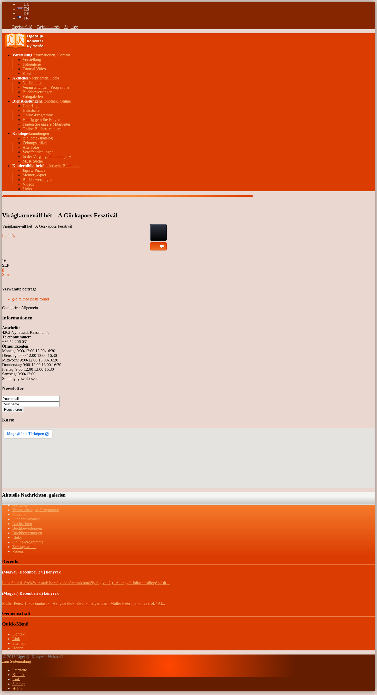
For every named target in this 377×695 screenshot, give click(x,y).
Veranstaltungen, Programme (35, 510)
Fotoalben (20, 514)
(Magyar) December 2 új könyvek (31, 572)
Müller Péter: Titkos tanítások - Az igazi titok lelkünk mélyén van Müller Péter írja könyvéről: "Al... (83, 603)
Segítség (71, 27)
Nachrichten (22, 523)
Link (16, 639)
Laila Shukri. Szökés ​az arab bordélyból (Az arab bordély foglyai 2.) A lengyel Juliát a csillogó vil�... (86, 583)
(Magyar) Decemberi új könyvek (30, 593)
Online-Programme (27, 542)
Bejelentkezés (48, 27)
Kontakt (18, 634)
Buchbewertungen (27, 528)
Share (6, 274)
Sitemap (18, 643)
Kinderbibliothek (26, 519)
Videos (18, 551)
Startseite (19, 670)
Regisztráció (22, 27)
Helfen (17, 648)
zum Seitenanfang (16, 661)
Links (17, 537)
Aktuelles (20, 505)
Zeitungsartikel (24, 547)
